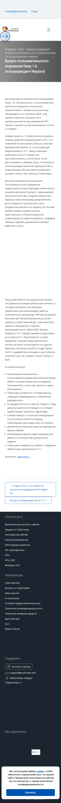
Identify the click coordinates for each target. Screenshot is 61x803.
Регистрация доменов (17, 544)
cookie (40, 771)
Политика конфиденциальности (23, 608)
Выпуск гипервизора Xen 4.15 (27, 500)
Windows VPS (12, 565)
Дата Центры (12, 618)
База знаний (12, 593)
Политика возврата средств (21, 613)
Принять (30, 792)
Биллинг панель (21, 666)
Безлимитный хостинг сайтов (22, 524)
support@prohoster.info (17, 11)
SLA (7, 623)
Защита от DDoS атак (17, 529)
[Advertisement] (30, 263)
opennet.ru (23, 456)
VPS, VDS (10, 560)
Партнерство (12, 582)
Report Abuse (12, 628)
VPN (7, 555)
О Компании (12, 598)
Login (35, 11)
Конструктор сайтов (16, 534)
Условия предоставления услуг (23, 603)
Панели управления (16, 539)
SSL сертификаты (15, 550)
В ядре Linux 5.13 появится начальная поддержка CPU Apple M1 (28, 489)
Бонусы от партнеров (17, 587)
